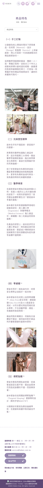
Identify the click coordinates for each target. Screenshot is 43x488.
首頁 (17, 22)
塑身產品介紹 (9, 468)
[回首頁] (6, 3)
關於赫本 (24, 22)
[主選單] (39, 4)
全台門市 (12, 461)
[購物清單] (33, 3)
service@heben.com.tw (21, 450)
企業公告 (27, 468)
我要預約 (12, 455)
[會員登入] (23, 3)
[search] (19, 4)
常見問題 (19, 468)
